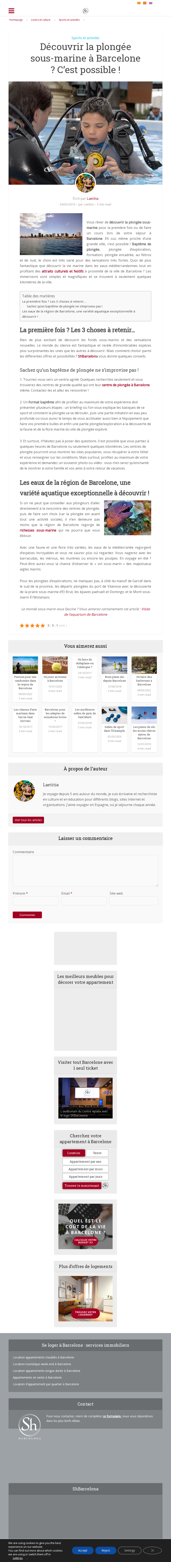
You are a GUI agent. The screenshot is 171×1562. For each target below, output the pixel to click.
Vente (97, 1153)
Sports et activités (85, 38)
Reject (106, 1550)
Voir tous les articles (28, 820)
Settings (129, 1550)
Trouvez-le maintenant (82, 1186)
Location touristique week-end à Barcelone (42, 1364)
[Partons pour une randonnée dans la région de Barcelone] (25, 665)
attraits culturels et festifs (63, 271)
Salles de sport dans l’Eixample (114, 729)
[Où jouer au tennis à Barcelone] (55, 665)
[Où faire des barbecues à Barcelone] (144, 665)
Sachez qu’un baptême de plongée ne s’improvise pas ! (64, 306)
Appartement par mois (85, 1169)
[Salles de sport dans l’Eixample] (114, 715)
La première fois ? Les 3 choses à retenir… (54, 301)
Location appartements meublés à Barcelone (43, 1357)
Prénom (20, 893)
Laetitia (92, 198)
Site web (116, 893)
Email (66, 893)
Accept (82, 1550)
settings (18, 1558)
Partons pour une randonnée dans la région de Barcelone (25, 682)
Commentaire (23, 852)
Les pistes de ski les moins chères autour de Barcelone (144, 732)
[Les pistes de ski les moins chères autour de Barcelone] (144, 715)
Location (73, 1153)
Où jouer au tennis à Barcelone (55, 678)
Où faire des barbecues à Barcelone (144, 680)
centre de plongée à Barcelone (126, 385)
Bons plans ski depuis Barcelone (114, 678)
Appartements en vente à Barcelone (37, 1377)
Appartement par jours (85, 1177)
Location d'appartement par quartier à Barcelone (46, 1384)
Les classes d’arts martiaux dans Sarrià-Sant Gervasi (25, 715)
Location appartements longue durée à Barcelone (46, 1371)
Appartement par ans (85, 1161)
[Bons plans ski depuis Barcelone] (114, 665)
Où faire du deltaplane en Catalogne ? (85, 663)
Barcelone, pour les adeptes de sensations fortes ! (55, 715)
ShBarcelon (87, 356)
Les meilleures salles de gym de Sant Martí (85, 713)
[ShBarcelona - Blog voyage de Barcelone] (85, 10)
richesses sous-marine (38, 530)
